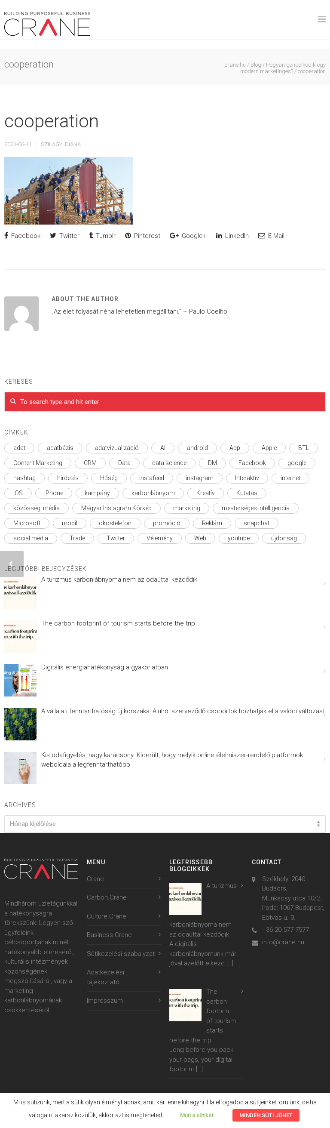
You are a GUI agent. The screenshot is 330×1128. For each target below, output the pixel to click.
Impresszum (105, 1001)
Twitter (68, 236)
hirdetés (68, 478)
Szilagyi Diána (61, 144)
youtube (239, 538)
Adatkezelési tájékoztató (105, 977)
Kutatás (246, 493)
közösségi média (36, 508)
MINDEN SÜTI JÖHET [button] (266, 1115)
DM (212, 462)
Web (200, 538)
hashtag (24, 478)
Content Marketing (37, 462)
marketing (186, 508)
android (197, 447)
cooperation (51, 121)
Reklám (212, 523)
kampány (97, 493)
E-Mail (275, 236)
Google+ (193, 236)
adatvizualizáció (117, 447)
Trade (77, 538)
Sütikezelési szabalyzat (121, 954)
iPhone (53, 493)
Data (124, 462)
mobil (69, 523)
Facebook (24, 236)
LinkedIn (236, 236)
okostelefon (115, 523)
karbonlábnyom (153, 493)
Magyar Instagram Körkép (116, 508)
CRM (90, 462)
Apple (269, 447)
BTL (303, 447)
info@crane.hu (283, 942)
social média (30, 538)
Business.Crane (109, 935)
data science (169, 462)
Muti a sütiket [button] (197, 1115)
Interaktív (247, 478)
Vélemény (160, 538)
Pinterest (146, 236)
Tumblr (105, 236)
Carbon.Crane (107, 897)
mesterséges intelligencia (256, 508)
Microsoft (26, 523)
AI (162, 447)
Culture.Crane (106, 916)
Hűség (109, 478)
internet (290, 478)
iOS (18, 493)
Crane (95, 879)
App (234, 447)
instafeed (151, 478)
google (296, 462)
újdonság (284, 538)
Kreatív (205, 493)
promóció (166, 523)
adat (19, 447)
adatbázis (60, 447)
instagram (200, 478)
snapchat (256, 523)
